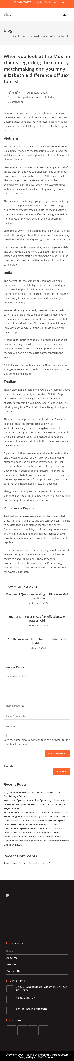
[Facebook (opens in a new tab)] (33, 5)
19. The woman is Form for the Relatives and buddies (37, 641)
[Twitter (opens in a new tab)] (28, 5)
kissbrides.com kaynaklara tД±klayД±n (26, 428)
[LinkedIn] (43, 1030)
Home (10, 951)
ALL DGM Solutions (45, 1057)
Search (8, 766)
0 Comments (15, 101)
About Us (11, 957)
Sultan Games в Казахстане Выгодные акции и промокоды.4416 (36, 812)
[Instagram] (32, 1030)
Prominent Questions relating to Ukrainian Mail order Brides (37, 596)
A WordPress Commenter (18, 863)
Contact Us (13, 971)
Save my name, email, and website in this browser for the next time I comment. (37, 742)
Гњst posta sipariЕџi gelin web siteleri (30, 97)
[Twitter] (11, 1030)
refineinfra (14, 92)
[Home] (5, 35)
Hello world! (43, 863)
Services (11, 964)
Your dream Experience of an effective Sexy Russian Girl (37, 618)
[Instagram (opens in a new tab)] (39, 5)
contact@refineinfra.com (31, 1008)
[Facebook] (22, 1030)
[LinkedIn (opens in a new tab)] (45, 5)
